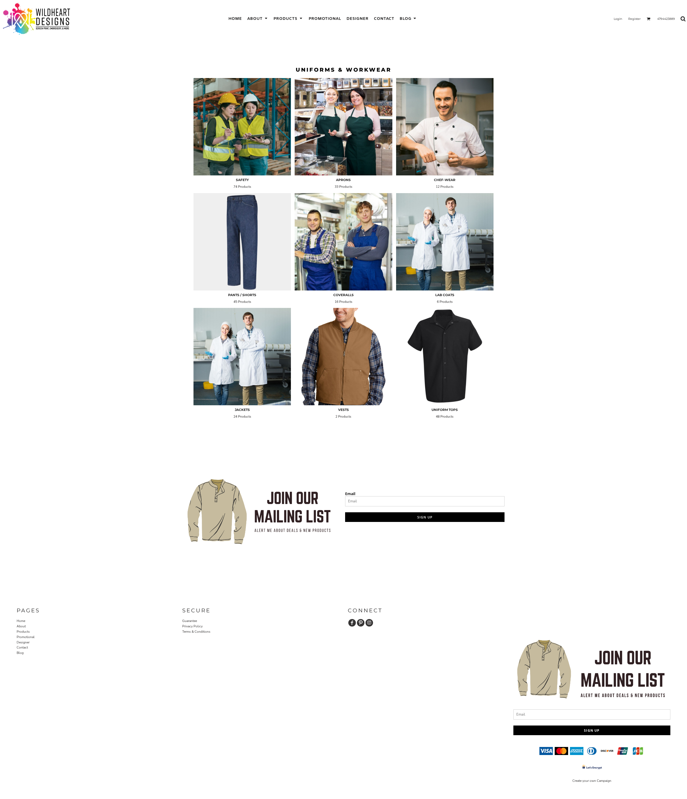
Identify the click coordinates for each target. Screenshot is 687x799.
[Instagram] (369, 623)
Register (634, 19)
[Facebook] (352, 623)
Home (21, 621)
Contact (22, 647)
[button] (257, 19)
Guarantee (189, 621)
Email (350, 493)
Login (618, 19)
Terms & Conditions (196, 631)
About (21, 626)
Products (23, 631)
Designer (23, 642)
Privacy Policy (192, 626)
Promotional (26, 637)
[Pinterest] (360, 623)
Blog (20, 653)
